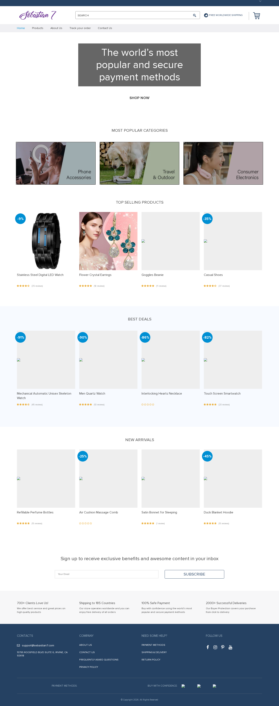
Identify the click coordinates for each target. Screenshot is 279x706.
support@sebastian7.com (38, 645)
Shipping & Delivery (154, 652)
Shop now (139, 98)
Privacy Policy (88, 667)
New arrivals (139, 439)
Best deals (139, 319)
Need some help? (154, 636)
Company (86, 636)
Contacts (25, 636)
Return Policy (151, 659)
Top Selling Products (139, 202)
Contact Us (87, 652)
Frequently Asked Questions (98, 659)
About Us (85, 645)
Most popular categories (140, 130)
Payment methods (153, 645)
